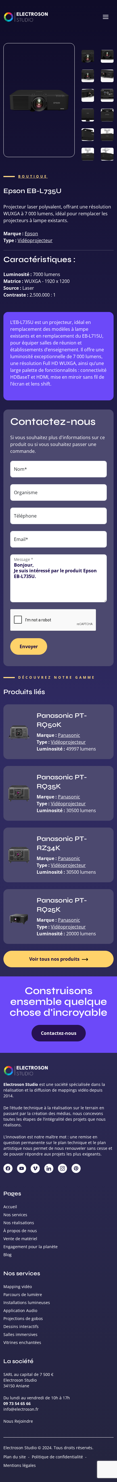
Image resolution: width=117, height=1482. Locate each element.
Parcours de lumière (22, 1294)
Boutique (33, 176)
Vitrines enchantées (22, 1342)
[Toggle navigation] (106, 17)
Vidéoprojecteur (35, 240)
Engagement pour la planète (30, 1246)
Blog (7, 1254)
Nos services (15, 1214)
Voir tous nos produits (55, 959)
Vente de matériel (20, 1238)
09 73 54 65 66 (17, 1403)
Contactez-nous (58, 1033)
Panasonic (69, 735)
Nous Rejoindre (18, 1421)
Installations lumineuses (26, 1302)
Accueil (10, 1206)
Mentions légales (19, 1465)
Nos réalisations (18, 1222)
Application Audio (20, 1310)
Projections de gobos (23, 1318)
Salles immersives (20, 1334)
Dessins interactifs (21, 1326)
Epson (31, 233)
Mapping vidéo (17, 1286)
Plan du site (14, 1456)
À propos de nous (20, 1230)
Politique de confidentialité (57, 1456)
